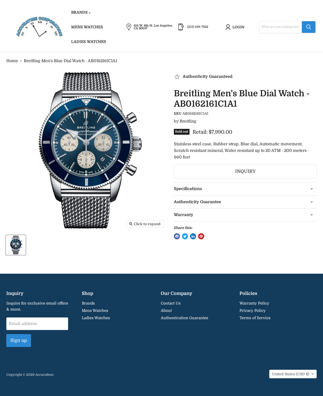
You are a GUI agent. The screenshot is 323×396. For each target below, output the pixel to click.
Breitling (188, 121)
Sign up (18, 340)
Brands (80, 12)
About (166, 310)
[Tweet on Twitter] (185, 236)
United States (290, 374)
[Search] (308, 27)
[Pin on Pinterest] (201, 236)
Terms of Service (255, 318)
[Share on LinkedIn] (193, 236)
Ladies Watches (88, 41)
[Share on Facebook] (177, 236)
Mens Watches (87, 27)
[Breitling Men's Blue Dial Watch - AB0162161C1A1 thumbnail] (16, 245)
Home (12, 61)
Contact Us (171, 303)
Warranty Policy (254, 303)
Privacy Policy (252, 310)
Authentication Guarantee (184, 318)
